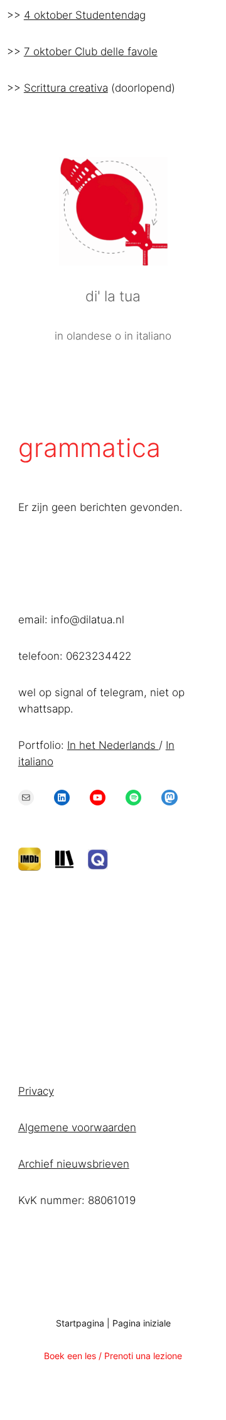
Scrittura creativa (66, 88)
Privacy (36, 1091)
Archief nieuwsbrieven (73, 1164)
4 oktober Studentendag (85, 15)
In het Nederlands (113, 745)
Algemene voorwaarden (77, 1127)
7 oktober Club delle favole (91, 51)
